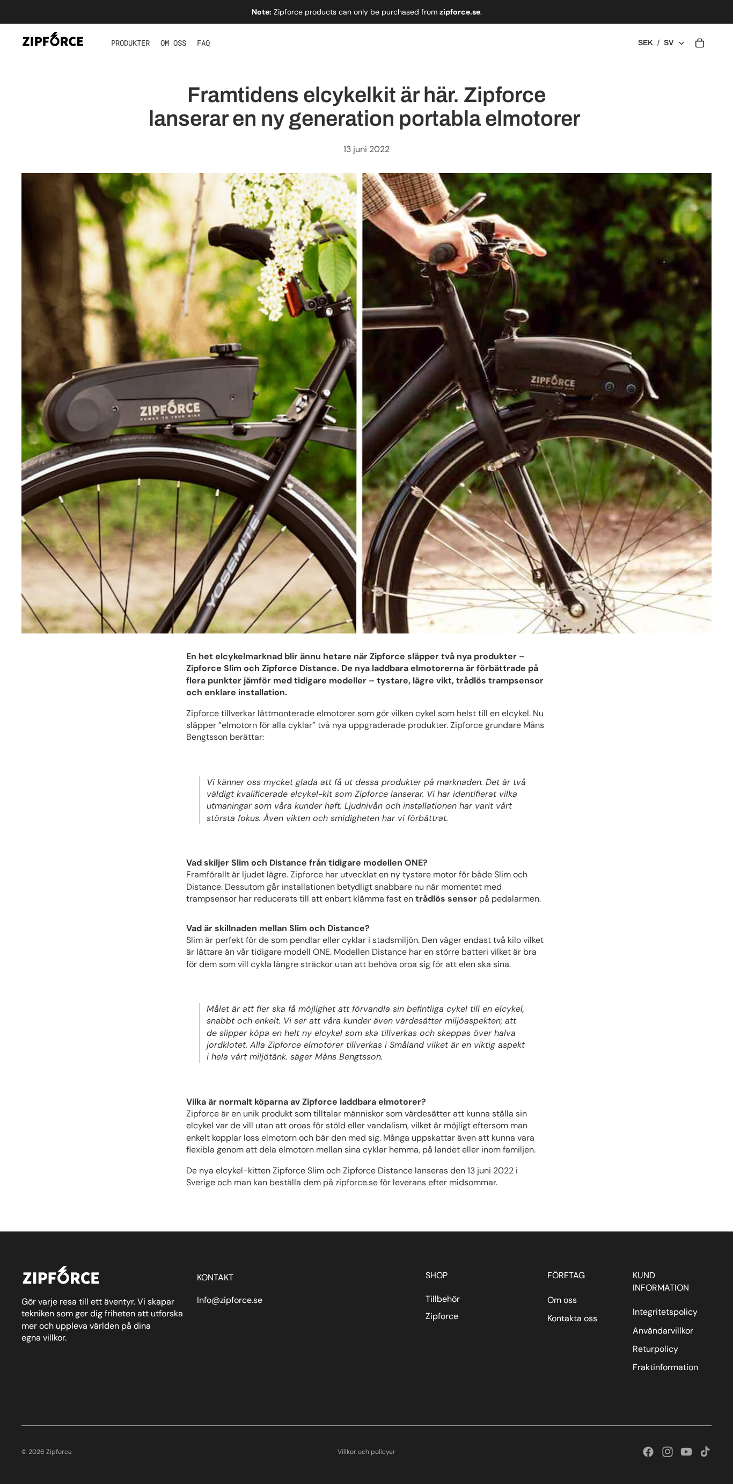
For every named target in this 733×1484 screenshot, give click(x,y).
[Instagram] (667, 1451)
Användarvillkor (663, 1330)
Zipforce (442, 1316)
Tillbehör (443, 1299)
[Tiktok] (705, 1451)
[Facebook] (648, 1451)
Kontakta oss (572, 1318)
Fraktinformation (665, 1367)
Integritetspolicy (665, 1312)
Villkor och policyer (366, 1451)
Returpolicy (655, 1349)
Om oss (562, 1300)
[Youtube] (686, 1451)
